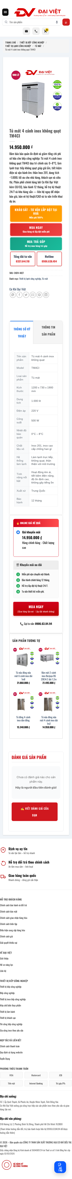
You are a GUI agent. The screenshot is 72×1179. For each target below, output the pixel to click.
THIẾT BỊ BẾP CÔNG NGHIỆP (32, 42)
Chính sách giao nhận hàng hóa (13, 918)
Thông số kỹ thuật (22, 332)
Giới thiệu (4, 958)
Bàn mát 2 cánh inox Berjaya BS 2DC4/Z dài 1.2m (48, 676)
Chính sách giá (6, 936)
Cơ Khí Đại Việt (17, 289)
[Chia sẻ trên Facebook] (19, 295)
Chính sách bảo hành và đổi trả (13, 905)
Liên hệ (3, 971)
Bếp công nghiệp (7, 993)
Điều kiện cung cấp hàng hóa (12, 930)
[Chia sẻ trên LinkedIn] (46, 295)
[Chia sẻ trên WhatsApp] (13, 295)
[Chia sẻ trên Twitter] (26, 295)
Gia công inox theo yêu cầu (11, 1030)
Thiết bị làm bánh (7, 1011)
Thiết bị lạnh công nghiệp (30, 278)
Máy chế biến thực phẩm (10, 1005)
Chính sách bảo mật (8, 911)
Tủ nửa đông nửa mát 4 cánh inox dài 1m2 (49, 720)
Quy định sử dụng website (11, 1052)
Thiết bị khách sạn (8, 1018)
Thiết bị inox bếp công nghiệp (13, 999)
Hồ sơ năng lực (6, 965)
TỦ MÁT (38, 46)
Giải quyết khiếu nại (8, 942)
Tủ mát (45, 278)
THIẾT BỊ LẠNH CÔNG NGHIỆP (18, 46)
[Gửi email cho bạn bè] (33, 295)
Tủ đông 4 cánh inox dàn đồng (23, 719)
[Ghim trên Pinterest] (39, 295)
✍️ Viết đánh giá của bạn (35, 811)
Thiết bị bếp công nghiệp (10, 986)
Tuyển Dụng (5, 1058)
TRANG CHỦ (10, 42)
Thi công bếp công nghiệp (11, 1024)
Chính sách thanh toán (10, 1046)
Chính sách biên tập (8, 924)
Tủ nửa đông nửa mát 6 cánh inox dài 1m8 (23, 676)
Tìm (66, 22)
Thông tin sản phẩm (48, 330)
